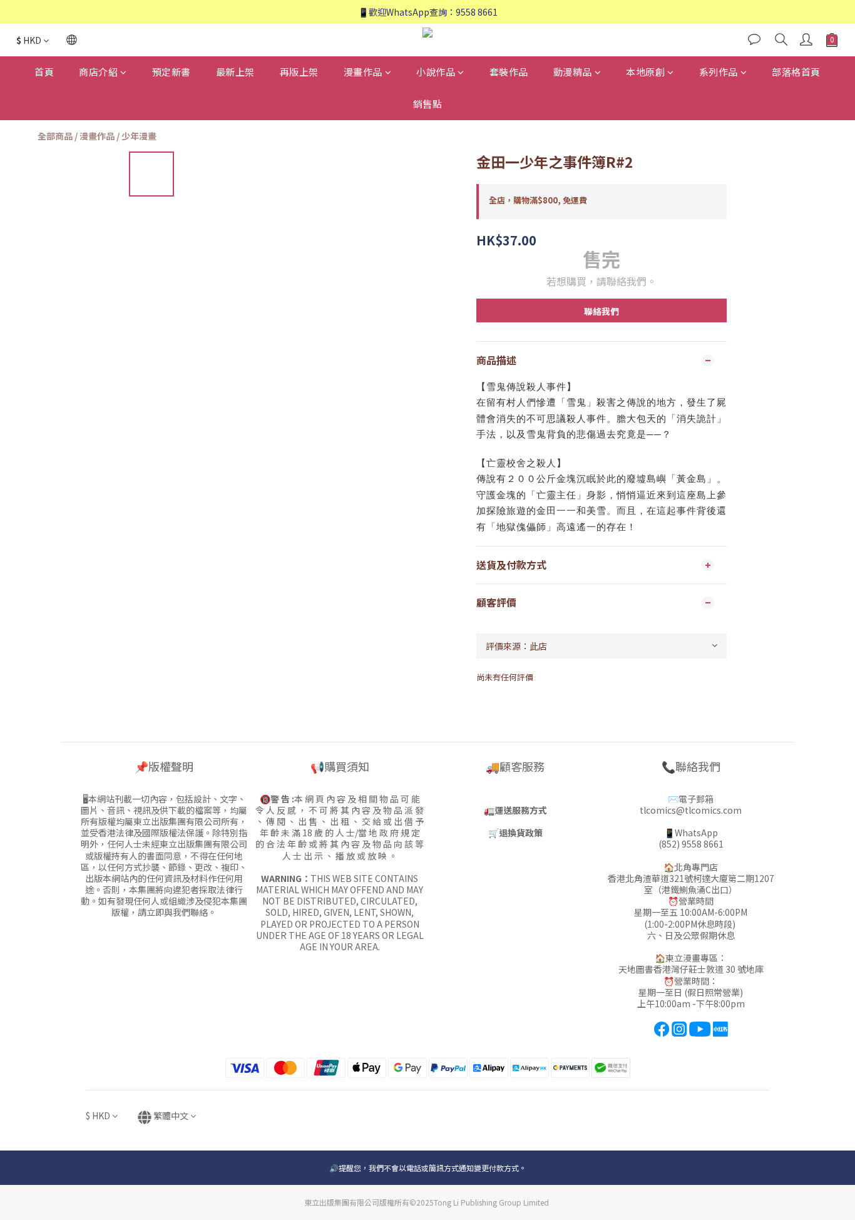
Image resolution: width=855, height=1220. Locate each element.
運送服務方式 (520, 810)
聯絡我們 (601, 311)
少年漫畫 (138, 136)
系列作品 (718, 71)
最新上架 (235, 71)
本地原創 (645, 71)
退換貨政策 (521, 832)
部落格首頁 (796, 71)
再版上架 (299, 71)
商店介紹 (98, 71)
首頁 (44, 71)
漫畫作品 (363, 71)
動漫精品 (572, 71)
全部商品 (55, 136)
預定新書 (171, 71)
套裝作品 (508, 71)
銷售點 (428, 103)
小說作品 (435, 71)
